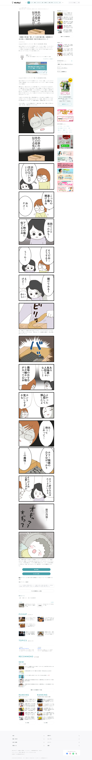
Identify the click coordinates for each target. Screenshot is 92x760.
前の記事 (20, 602)
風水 (69, 128)
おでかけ (70, 132)
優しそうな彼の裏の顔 (31, 597)
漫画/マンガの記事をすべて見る (36, 689)
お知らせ (40, 750)
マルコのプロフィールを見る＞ (48, 58)
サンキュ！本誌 (65, 132)
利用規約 (22, 750)
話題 (28, 2)
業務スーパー (65, 130)
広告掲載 (19, 750)
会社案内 (13, 754)
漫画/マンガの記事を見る (65, 36)
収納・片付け (51, 2)
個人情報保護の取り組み (20, 754)
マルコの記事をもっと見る (36, 591)
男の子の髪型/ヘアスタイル (62, 128)
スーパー (49, 742)
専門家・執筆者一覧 (22, 752)
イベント (59, 132)
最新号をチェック (65, 104)
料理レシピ (14, 745)
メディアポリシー (27, 750)
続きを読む (36, 569)
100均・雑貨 (61, 2)
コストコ (70, 130)
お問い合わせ (14, 750)
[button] (26, 2)
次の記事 (52, 602)
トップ (32, 2)
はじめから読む (36, 573)
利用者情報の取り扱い (34, 750)
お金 (42, 2)
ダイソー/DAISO (66, 126)
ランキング (38, 2)
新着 (35, 2)
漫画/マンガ (26, 7)
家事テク (46, 2)
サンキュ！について (15, 752)
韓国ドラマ (59, 130)
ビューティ (56, 2)
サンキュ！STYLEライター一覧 (30, 752)
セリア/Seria (60, 126)
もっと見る (27, 722)
